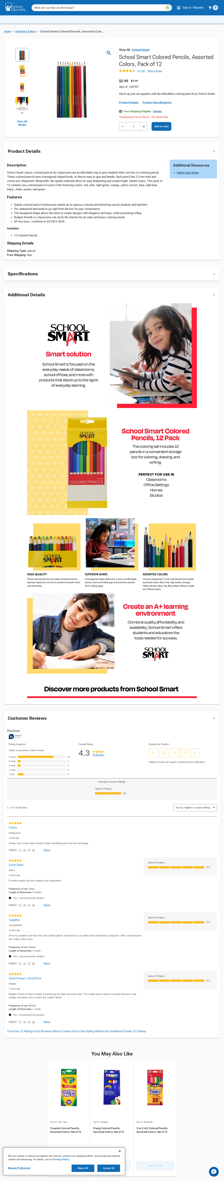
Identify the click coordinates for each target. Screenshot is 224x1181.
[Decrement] (122, 126)
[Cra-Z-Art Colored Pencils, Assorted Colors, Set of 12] (155, 1090)
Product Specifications (157, 102)
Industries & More (25, 31)
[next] (22, 113)
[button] (190, 8)
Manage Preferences (19, 1168)
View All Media (22, 123)
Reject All (83, 1168)
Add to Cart (161, 126)
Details (157, 111)
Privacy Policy (61, 1159)
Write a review (155, 71)
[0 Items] (210, 7)
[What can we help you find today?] (168, 8)
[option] (22, 56)
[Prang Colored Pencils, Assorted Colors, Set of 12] (112, 1090)
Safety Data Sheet (188, 172)
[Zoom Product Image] (109, 53)
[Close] (120, 1151)
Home (7, 31)
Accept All (108, 1168)
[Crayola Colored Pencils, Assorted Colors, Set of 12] (69, 1090)
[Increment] (143, 126)
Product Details (128, 102)
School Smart (141, 50)
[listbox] (22, 80)
